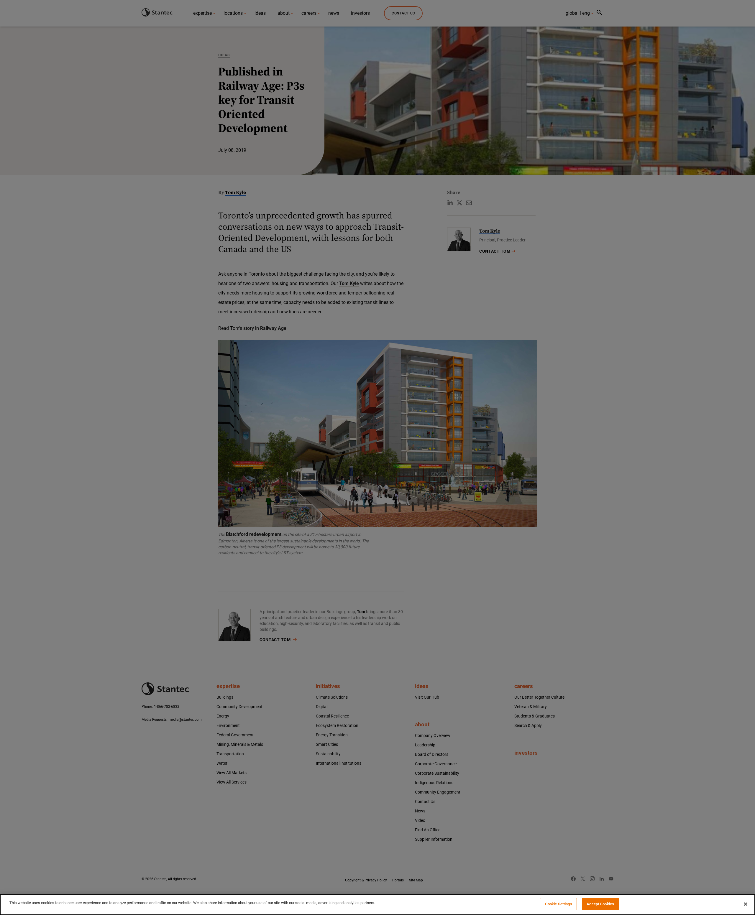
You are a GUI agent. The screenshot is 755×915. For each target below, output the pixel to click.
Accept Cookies (600, 904)
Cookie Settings (558, 904)
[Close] (745, 904)
